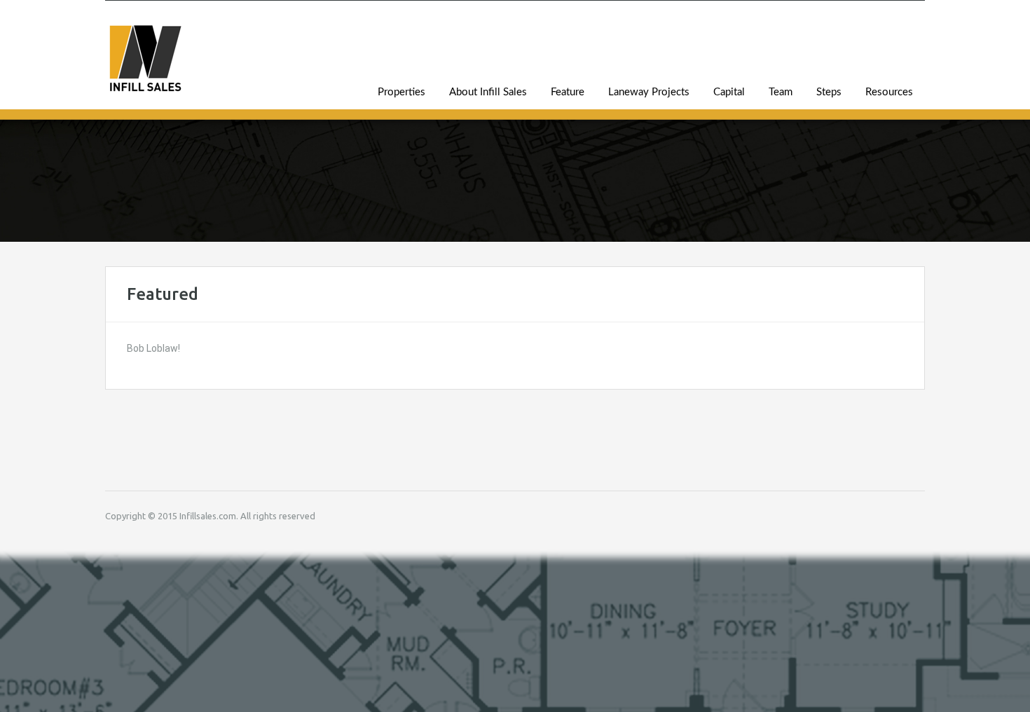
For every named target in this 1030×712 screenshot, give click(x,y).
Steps (829, 92)
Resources (889, 92)
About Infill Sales (488, 92)
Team (780, 92)
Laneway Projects (648, 92)
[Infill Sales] (145, 65)
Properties (401, 92)
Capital (729, 92)
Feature (567, 92)
